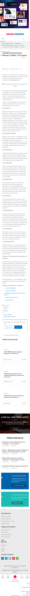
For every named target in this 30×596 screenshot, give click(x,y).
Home (2, 577)
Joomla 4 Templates (10, 288)
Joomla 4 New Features (11, 297)
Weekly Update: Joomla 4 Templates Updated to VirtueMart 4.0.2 (14, 396)
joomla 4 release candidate (9, 316)
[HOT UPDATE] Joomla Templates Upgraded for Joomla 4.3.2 (13, 352)
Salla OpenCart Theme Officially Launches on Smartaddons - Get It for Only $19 (13, 442)
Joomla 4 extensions (10, 290)
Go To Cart (12, 576)
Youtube (17, 558)
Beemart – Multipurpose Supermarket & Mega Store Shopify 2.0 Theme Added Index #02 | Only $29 (15, 450)
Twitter (10, 558)
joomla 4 (5, 309)
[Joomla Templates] (15, 34)
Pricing (8, 577)
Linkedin (6, 558)
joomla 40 (6, 310)
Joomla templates (18, 279)
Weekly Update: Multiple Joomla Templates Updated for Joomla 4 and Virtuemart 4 (14, 375)
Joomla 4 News (9, 300)
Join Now (15, 428)
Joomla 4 (16, 68)
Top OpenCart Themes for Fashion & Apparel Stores (15, 466)
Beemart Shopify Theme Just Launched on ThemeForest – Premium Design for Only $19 (13, 458)
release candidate (7, 314)
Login (20, 7)
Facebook (2, 558)
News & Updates (5, 445)
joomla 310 (6, 307)
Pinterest (13, 558)
